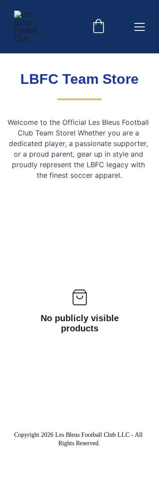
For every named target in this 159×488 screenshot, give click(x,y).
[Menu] (139, 27)
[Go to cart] (98, 27)
